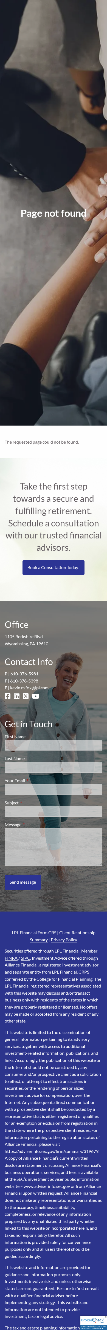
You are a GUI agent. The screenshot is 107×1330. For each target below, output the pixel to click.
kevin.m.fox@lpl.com (29, 687)
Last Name (15, 758)
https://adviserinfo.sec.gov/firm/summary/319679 (51, 1151)
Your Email (34, 780)
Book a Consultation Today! (53, 567)
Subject (31, 802)
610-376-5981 (24, 673)
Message (33, 824)
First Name (15, 736)
